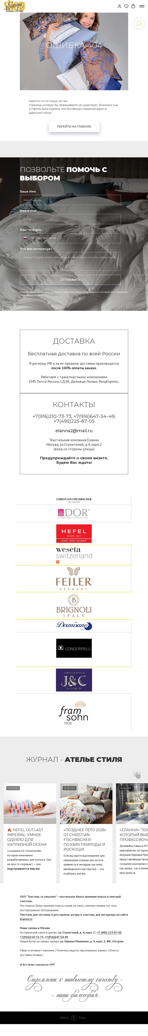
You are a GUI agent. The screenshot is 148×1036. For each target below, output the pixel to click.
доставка (26, 955)
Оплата (113, 950)
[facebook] (118, 964)
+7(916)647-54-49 (56, 937)
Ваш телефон (30, 230)
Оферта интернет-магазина (37, 950)
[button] (119, 6)
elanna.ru (26, 919)
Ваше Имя (28, 191)
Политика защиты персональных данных (81, 950)
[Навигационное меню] (141, 6)
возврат (38, 955)
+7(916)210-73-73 (31, 937)
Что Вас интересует (36, 249)
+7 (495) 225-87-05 (109, 932)
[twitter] (125, 964)
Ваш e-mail (28, 210)
